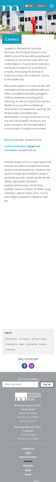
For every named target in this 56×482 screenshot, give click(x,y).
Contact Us (28, 448)
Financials (10, 349)
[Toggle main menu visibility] (52, 6)
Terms (28, 474)
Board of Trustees (28, 456)
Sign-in (41, 5)
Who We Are (11, 338)
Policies (42, 344)
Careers (28, 461)
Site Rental (32, 344)
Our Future (24, 338)
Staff (28, 452)
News (22, 344)
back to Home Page (10, 8)
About (8, 332)
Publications (11, 344)
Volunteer (28, 465)
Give (30, 5)
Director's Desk (39, 338)
